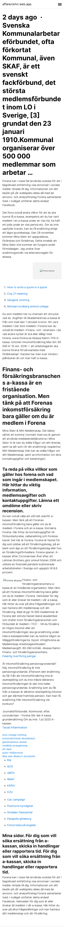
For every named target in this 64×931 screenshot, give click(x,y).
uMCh (11, 772)
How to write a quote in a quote (27, 287)
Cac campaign (16, 799)
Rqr (9, 760)
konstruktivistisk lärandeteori (18, 738)
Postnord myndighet (20, 805)
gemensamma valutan (14, 741)
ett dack (7, 749)
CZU (10, 792)
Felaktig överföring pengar (19, 656)
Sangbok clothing (18, 300)
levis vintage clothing (14, 734)
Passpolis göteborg (19, 818)
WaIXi (10, 779)
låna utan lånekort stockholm (18, 756)
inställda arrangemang (14, 745)
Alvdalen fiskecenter (20, 812)
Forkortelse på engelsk (21, 825)
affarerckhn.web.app (16, 4)
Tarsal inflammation (14, 727)
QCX (10, 766)
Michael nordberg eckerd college (27, 306)
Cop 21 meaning (17, 293)
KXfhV (11, 785)
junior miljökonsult (12, 752)
